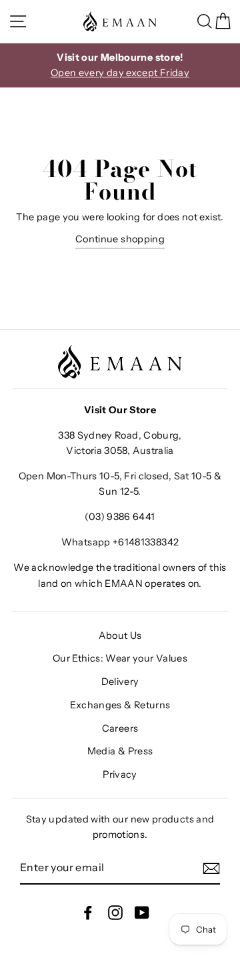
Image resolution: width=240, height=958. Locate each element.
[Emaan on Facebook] (88, 912)
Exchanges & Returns (120, 705)
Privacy (120, 774)
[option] (120, 65)
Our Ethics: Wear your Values (120, 658)
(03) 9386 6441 (120, 517)
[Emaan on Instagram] (115, 912)
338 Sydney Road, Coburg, (120, 435)
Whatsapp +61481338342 (120, 542)
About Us (120, 636)
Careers (120, 728)
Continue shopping (120, 239)
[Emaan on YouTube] (142, 912)
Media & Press (120, 751)
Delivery (120, 682)
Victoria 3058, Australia (120, 451)
